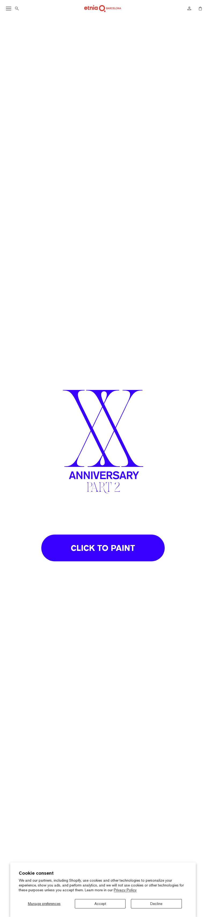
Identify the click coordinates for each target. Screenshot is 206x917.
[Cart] (200, 8)
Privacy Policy (125, 890)
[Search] (17, 8)
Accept (100, 903)
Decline (156, 903)
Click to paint (103, 548)
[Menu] (8, 8)
